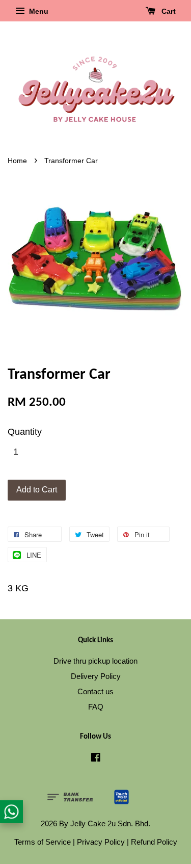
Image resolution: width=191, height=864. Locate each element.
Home (17, 161)
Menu (37, 11)
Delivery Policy (96, 676)
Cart (167, 11)
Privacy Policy (101, 841)
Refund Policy (154, 841)
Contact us (95, 691)
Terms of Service (42, 841)
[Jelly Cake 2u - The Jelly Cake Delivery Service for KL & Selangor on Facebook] (95, 758)
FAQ (95, 706)
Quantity (25, 432)
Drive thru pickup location (95, 661)
